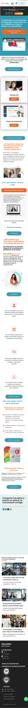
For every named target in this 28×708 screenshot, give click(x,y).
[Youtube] (7, 646)
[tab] (14, 190)
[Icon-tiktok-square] (9, 646)
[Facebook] (6, 509)
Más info (14, 99)
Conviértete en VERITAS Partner (13, 666)
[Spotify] (11, 509)
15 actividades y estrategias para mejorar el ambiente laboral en (14, 632)
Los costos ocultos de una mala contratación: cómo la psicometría (13, 580)
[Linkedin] (3, 509)
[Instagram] (8, 509)
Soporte (19, 0)
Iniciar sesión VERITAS (24, 0)
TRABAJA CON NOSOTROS (10, 663)
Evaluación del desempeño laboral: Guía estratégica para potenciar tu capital (13, 606)
